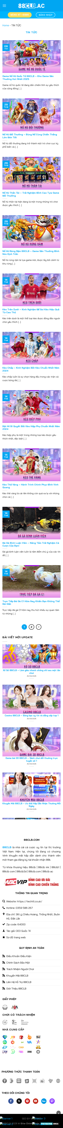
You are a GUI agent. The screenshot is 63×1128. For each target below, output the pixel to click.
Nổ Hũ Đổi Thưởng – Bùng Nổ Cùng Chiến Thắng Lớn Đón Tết (29, 136)
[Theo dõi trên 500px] (44, 1101)
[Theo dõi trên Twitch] (52, 1101)
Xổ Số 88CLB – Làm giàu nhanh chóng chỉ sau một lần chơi (31, 649)
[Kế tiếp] (39, 627)
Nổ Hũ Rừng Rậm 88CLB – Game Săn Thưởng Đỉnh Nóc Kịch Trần (30, 252)
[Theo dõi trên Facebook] (11, 1101)
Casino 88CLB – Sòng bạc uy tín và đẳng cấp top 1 (31, 693)
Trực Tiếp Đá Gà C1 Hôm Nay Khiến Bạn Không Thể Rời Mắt (31, 602)
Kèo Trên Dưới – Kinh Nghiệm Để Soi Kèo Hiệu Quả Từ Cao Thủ (30, 311)
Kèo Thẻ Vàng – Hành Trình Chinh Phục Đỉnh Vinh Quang (30, 486)
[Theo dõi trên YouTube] (35, 1101)
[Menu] (4, 6)
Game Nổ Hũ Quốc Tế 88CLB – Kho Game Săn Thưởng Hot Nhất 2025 (28, 77)
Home (5, 25)
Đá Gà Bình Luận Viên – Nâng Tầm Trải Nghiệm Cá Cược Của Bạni (30, 544)
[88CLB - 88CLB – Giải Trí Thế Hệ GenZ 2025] (31, 5)
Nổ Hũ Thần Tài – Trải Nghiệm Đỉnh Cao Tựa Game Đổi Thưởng (30, 194)
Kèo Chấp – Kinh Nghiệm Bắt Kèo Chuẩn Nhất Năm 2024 (30, 369)
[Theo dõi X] (19, 1101)
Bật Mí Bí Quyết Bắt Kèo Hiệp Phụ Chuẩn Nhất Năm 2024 (31, 427)
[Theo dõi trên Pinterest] (27, 1101)
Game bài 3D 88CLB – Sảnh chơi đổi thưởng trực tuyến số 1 (31, 737)
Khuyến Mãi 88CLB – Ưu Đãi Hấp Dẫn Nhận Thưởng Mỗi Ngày (31, 783)
